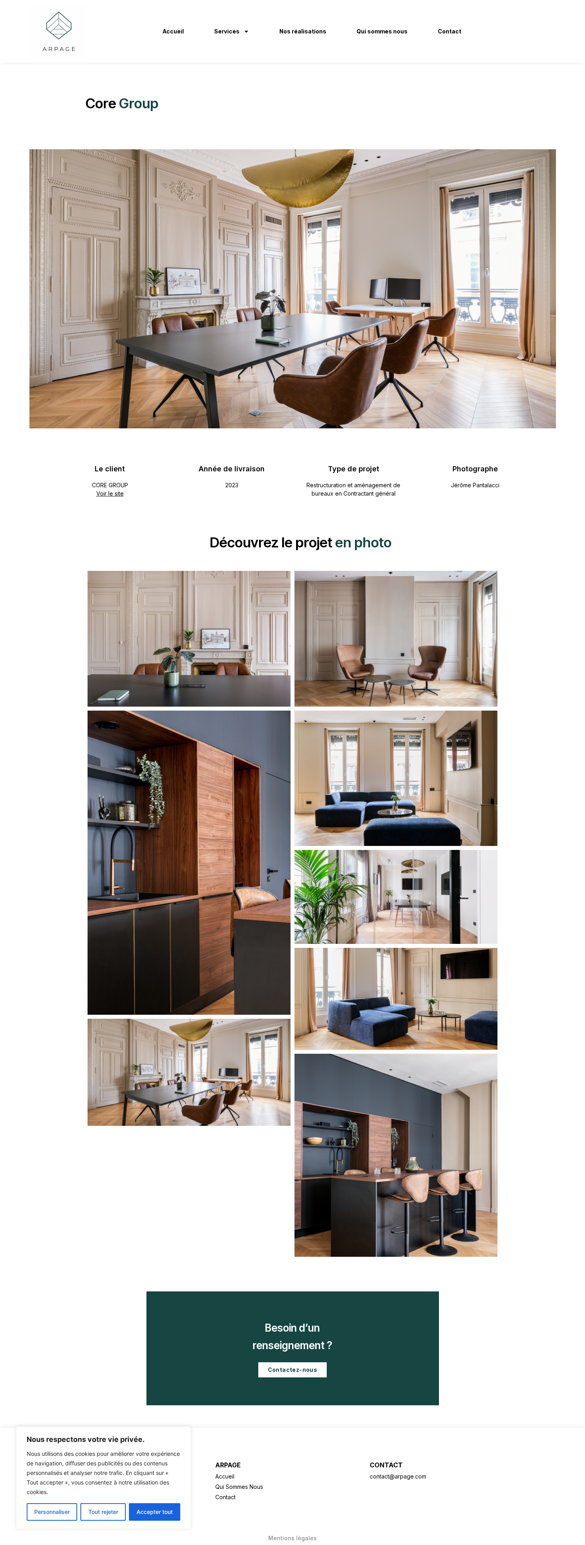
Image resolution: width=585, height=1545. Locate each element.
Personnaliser (52, 1511)
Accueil (173, 31)
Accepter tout (154, 1511)
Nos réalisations (302, 31)
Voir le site (110, 493)
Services (227, 31)
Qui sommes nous (382, 31)
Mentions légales (292, 1538)
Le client (110, 469)
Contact (449, 31)
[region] (103, 1477)
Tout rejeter (103, 1511)
